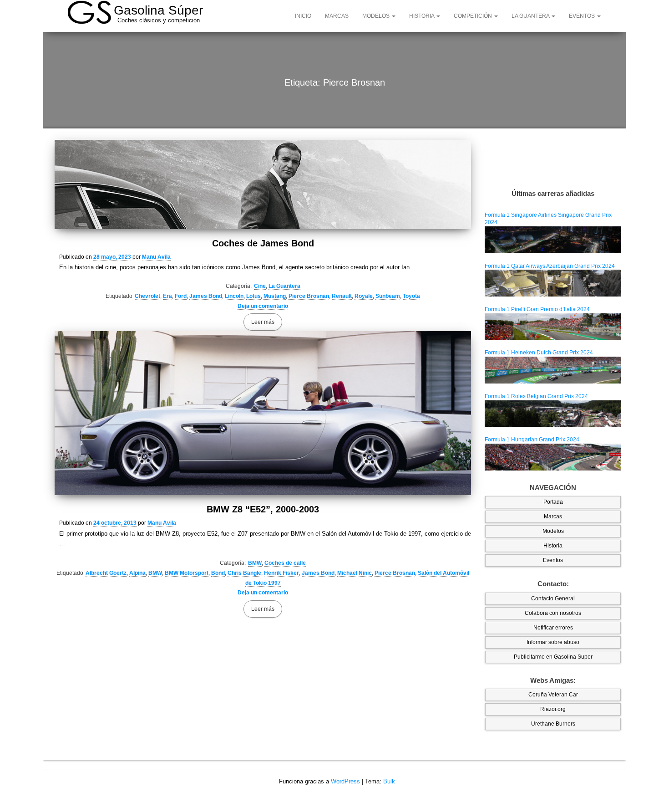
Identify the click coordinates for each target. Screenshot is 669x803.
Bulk (389, 781)
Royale (364, 296)
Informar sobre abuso (553, 642)
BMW (255, 563)
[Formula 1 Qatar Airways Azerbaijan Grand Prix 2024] (553, 283)
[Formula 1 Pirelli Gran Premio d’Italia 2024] (553, 326)
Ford (181, 296)
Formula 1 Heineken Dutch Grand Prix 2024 (539, 352)
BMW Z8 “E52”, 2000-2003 (263, 509)
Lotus (253, 296)
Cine (260, 286)
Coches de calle (285, 563)
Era (167, 296)
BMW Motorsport (186, 573)
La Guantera (531, 16)
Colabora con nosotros (553, 613)
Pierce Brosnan (309, 296)
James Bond (205, 296)
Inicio (303, 16)
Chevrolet (147, 296)
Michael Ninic (354, 573)
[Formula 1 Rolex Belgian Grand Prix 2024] (553, 413)
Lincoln (234, 296)
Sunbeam (387, 296)
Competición (473, 16)
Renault (342, 296)
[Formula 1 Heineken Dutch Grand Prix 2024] (553, 370)
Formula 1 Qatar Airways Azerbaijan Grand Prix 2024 (550, 266)
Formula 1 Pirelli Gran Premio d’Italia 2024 (537, 309)
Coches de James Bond (263, 243)
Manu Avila (156, 257)
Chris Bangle (244, 573)
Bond (218, 573)
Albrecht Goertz (106, 573)
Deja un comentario (263, 306)
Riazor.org (553, 709)
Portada (553, 502)
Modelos (376, 16)
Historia (422, 16)
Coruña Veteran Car (553, 694)
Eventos (582, 16)
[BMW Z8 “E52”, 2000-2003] (263, 413)
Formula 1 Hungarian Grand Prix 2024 (532, 439)
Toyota (411, 296)
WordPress (345, 781)
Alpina (137, 573)
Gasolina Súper (158, 10)
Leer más (262, 322)
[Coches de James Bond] (263, 184)
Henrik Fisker (281, 573)
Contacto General (553, 598)
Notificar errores (553, 627)
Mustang (275, 296)
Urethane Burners (553, 724)
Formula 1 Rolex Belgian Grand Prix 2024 (536, 396)
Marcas (337, 16)
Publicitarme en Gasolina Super (553, 657)
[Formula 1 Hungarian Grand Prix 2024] (553, 457)
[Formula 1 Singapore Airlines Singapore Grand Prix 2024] (553, 239)
